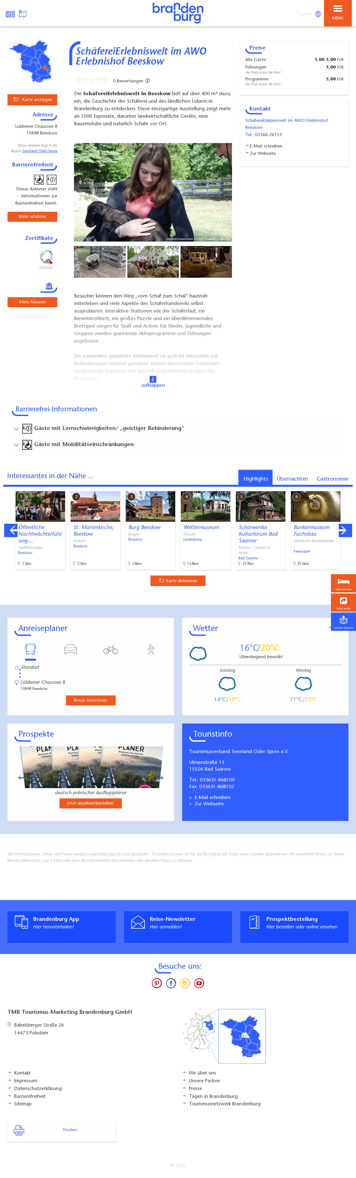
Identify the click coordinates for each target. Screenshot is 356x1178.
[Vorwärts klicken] (162, 777)
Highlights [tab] (255, 479)
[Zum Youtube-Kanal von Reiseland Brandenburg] (199, 985)
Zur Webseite (208, 804)
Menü (337, 18)
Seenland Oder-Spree (40, 151)
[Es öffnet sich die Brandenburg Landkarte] (23, 13)
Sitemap (22, 1104)
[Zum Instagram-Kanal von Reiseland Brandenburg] (185, 985)
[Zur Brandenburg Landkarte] (224, 1039)
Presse (195, 1088)
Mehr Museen (32, 302)
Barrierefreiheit (29, 1096)
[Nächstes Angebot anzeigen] (345, 530)
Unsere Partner (204, 1081)
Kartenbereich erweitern (320, 487)
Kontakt (22, 1073)
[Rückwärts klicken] (18, 777)
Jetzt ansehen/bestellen (90, 803)
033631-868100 (217, 780)
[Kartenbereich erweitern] (347, 487)
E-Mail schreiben (212, 797)
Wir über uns (202, 1073)
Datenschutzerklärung (38, 1088)
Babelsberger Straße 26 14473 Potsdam (39, 1029)
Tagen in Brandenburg (213, 1096)
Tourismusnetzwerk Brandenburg (225, 1104)
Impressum (25, 1081)
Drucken (70, 1130)
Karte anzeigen (36, 100)
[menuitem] (304, 14)
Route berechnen (90, 700)
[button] (343, 602)
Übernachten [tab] (292, 479)
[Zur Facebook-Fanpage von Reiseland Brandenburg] (171, 985)
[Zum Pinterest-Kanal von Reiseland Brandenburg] (157, 985)
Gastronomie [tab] (332, 479)
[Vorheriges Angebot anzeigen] (11, 530)
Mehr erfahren (32, 217)
